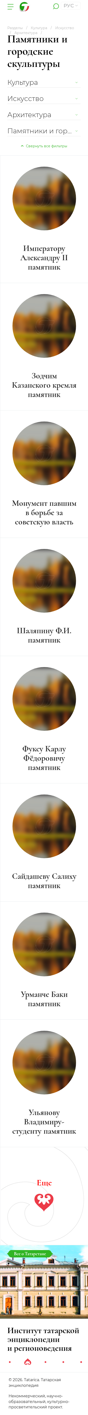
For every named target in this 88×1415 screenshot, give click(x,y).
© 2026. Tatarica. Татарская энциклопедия (35, 1383)
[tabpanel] (44, 1299)
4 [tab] (63, 1362)
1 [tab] (10, 1362)
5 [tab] (81, 1362)
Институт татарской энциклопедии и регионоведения (43, 1339)
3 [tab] (45, 1362)
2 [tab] (28, 1362)
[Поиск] (56, 6)
